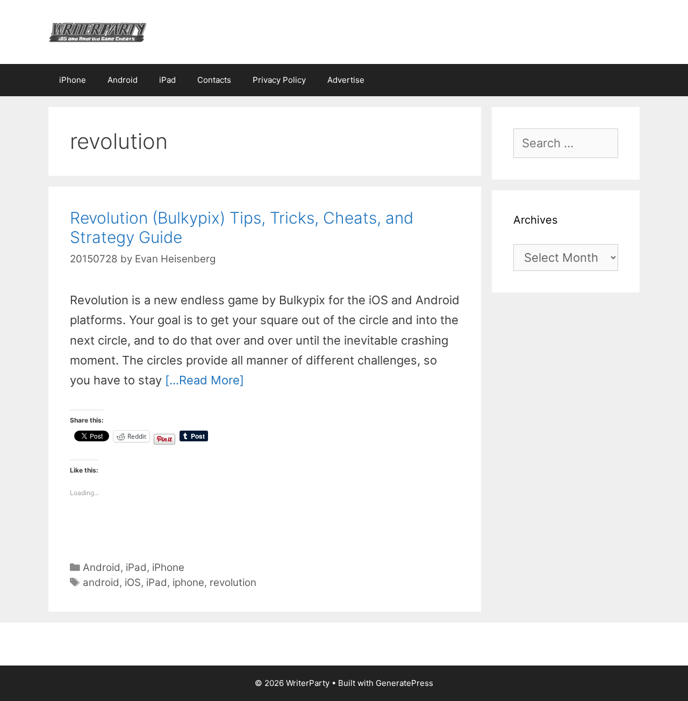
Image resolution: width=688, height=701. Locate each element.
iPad (167, 80)
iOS (133, 582)
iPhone (72, 80)
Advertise (345, 80)
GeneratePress (404, 683)
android (101, 582)
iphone (188, 582)
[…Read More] (204, 380)
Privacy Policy (279, 80)
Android (123, 80)
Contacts (214, 80)
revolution (233, 582)
